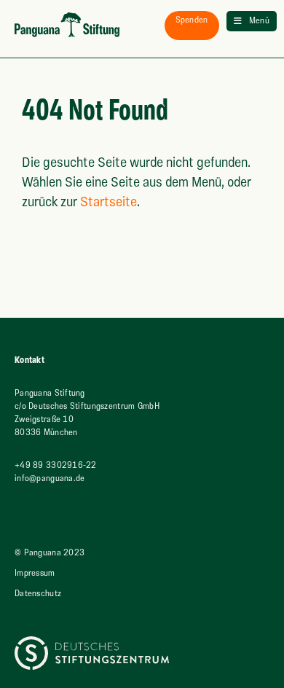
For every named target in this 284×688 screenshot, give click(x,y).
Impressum (35, 573)
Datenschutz (38, 593)
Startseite (108, 202)
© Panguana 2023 (49, 553)
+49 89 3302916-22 (56, 465)
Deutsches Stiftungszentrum (68, 642)
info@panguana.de (49, 478)
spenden (191, 20)
